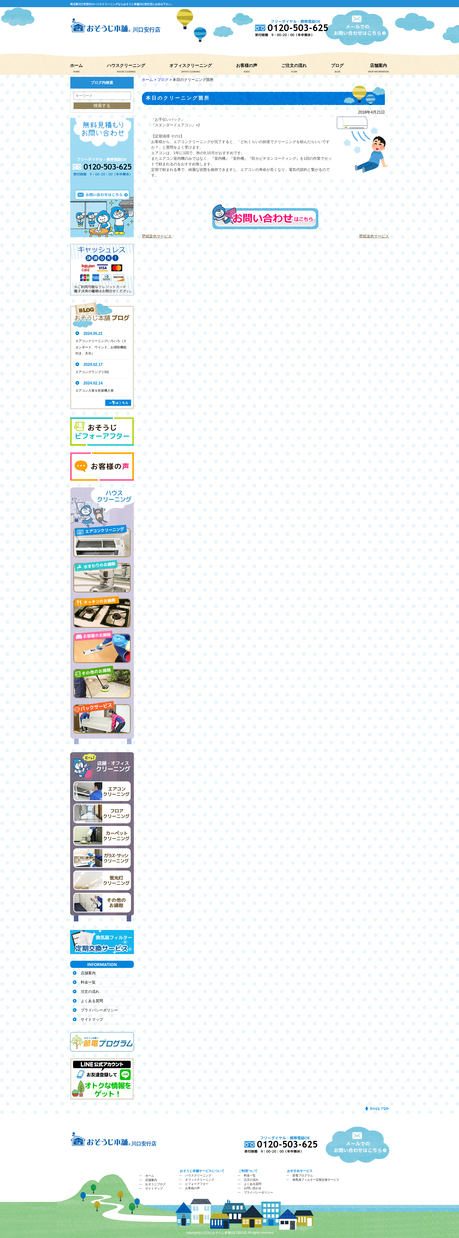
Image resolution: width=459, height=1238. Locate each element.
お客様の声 (246, 65)
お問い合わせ (252, 1188)
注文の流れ (90, 991)
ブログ (337, 65)
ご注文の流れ (294, 65)
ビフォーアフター (197, 1183)
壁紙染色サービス (157, 236)
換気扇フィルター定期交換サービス (315, 1179)
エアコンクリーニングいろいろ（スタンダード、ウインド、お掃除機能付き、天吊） (100, 347)
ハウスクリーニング (126, 65)
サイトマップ (92, 1019)
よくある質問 (92, 1001)
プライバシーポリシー (99, 1010)
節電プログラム (302, 1175)
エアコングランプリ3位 (92, 372)
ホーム (76, 65)
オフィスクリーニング (190, 65)
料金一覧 (88, 982)
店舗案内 (378, 65)
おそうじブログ (155, 1184)
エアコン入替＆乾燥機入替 (94, 390)
